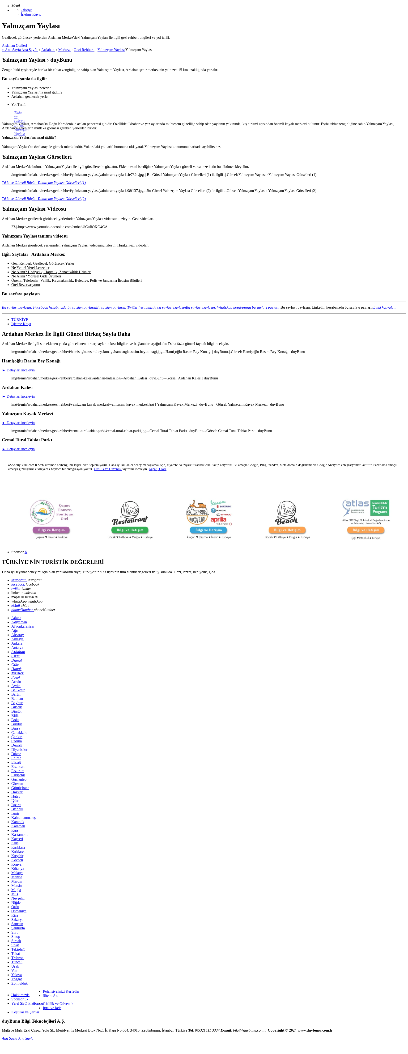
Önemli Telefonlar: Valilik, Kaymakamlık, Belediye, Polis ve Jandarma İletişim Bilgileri (76, 280)
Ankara (16, 643)
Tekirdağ (18, 949)
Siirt (14, 932)
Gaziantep (18, 779)
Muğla (16, 890)
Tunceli (16, 962)
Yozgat (16, 979)
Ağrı (14, 631)
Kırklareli (18, 852)
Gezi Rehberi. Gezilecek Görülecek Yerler (42, 263)
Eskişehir (18, 775)
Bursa (15, 728)
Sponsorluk (19, 999)
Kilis (14, 843)
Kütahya (17, 869)
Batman (17, 699)
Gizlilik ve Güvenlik (58, 1004)
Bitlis (15, 716)
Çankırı (16, 737)
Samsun (17, 924)
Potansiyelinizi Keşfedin (61, 991)
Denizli (16, 745)
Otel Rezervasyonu (25, 285)
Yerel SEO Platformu (27, 1003)
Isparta (16, 805)
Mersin (16, 886)
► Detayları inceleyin (18, 370)
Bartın (16, 694)
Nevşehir (18, 898)
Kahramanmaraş (23, 818)
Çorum (16, 741)
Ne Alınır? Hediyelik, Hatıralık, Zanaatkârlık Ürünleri (51, 272)
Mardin (16, 881)
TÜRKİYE (19, 320)
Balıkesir (18, 690)
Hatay (15, 796)
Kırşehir (17, 856)
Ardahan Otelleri (14, 45)
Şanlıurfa (18, 928)
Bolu (15, 720)
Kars (14, 830)
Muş (14, 894)
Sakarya (17, 920)
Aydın (16, 686)
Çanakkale (19, 733)
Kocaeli (17, 860)
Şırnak (16, 941)
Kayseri (17, 839)
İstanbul (17, 809)
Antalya (17, 648)
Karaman (18, 826)
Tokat (15, 954)
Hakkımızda (20, 995)
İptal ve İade (52, 1008)
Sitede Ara (51, 996)
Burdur (16, 724)
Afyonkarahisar (22, 626)
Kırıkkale (18, 847)
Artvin (16, 682)
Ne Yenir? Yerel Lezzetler (30, 268)
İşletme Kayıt (31, 14)
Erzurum (17, 771)
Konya (16, 864)
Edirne (16, 758)
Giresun (17, 784)
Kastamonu (19, 835)
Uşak (15, 966)
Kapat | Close (157, 469)
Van (14, 971)
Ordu (15, 907)
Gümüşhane (20, 788)
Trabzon (17, 958)
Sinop (15, 937)
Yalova (16, 975)
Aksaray (17, 635)
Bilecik (16, 707)
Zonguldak (19, 983)
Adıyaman (19, 622)
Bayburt (17, 703)
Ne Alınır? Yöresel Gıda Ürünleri (36, 276)
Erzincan (18, 767)
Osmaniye (18, 911)
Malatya (17, 873)
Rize (14, 915)
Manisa (16, 877)
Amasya (17, 639)
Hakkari (17, 792)
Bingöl (16, 711)
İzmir (15, 813)
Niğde (16, 903)
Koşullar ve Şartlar (25, 1012)
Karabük (17, 822)
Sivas (15, 945)
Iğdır (14, 801)
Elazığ (16, 762)
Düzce (16, 754)
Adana (16, 618)
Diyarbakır (19, 750)
